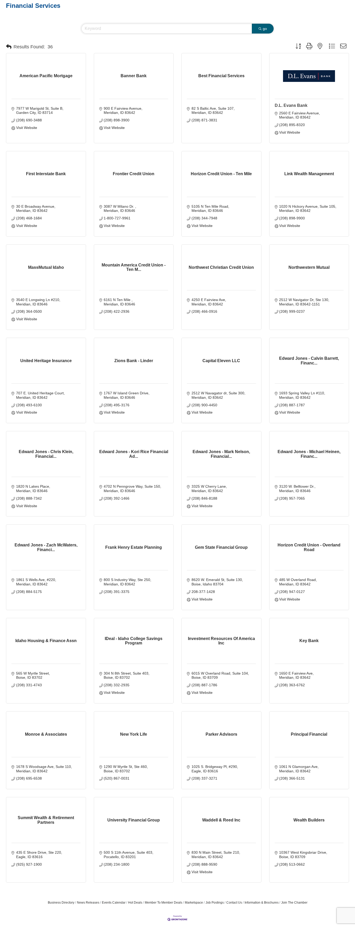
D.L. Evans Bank (291, 105)
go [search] (265, 29)
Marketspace (194, 902)
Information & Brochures (262, 902)
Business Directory (61, 902)
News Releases (88, 902)
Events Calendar (114, 902)
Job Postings (215, 902)
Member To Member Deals (163, 902)
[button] (8, 47)
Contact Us (234, 902)
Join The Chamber (294, 902)
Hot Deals (135, 902)
